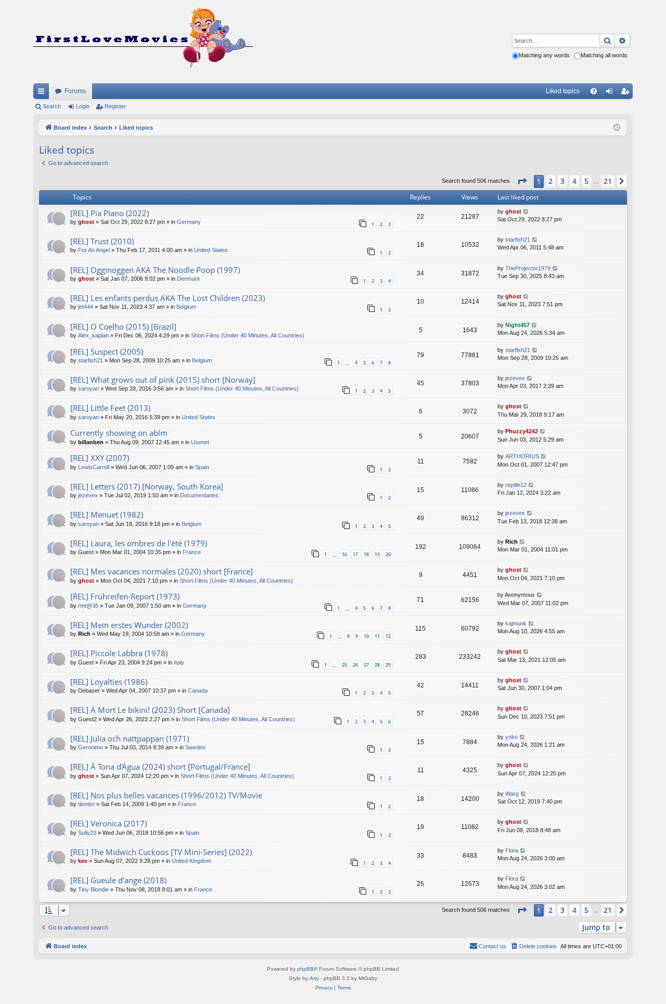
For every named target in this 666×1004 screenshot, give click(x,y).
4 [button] (574, 181)
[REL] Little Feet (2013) (110, 408)
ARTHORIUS (522, 456)
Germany (189, 222)
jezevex (515, 378)
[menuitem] (593, 91)
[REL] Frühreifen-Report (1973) (125, 596)
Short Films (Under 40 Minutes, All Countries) (247, 335)
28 (377, 664)
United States (211, 250)
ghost (86, 222)
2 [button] (550, 181)
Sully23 (87, 833)
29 (388, 664)
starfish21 (517, 239)
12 (388, 636)
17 (355, 554)
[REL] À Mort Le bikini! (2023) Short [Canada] (150, 710)
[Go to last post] (526, 212)
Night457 (517, 325)
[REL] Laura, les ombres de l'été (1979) (138, 543)
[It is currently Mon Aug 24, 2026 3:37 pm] (616, 128)
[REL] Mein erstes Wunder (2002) (129, 625)
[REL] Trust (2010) (102, 241)
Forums (75, 91)
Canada (198, 690)
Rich (511, 541)
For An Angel (94, 250)
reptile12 (516, 485)
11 (377, 636)
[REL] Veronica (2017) (108, 823)
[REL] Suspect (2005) (106, 351)
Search (52, 106)
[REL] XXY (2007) (99, 458)
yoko (511, 737)
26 (355, 664)
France (192, 552)
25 (344, 664)
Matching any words (544, 55)
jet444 (85, 307)
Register (115, 106)
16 (344, 554)
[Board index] (143, 41)
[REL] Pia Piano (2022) (109, 213)
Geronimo (90, 747)
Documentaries (199, 495)
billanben (91, 442)
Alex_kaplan (93, 335)
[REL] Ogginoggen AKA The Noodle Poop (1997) (155, 270)
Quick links (43, 93)
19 (377, 554)
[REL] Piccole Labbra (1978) (119, 653)
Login (82, 106)
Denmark (188, 278)
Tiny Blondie (93, 889)
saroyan (88, 388)
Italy (179, 662)
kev (82, 861)
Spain (202, 467)
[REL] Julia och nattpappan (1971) (129, 738)
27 (366, 664)
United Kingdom (191, 861)
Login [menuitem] (611, 93)
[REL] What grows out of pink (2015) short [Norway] (162, 379)
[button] (522, 181)
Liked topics (563, 91)
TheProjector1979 (527, 268)
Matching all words (604, 55)
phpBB (305, 969)
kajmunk (516, 623)
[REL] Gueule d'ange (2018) (118, 880)
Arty (314, 978)
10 (366, 636)
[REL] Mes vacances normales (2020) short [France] (161, 571)
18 (366, 554)
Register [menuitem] (627, 93)
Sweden (195, 747)
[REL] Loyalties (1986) (108, 681)
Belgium (186, 307)
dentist (86, 804)
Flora (511, 850)
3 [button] (562, 181)
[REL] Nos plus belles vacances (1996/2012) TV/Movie (166, 795)
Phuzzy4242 (521, 431)
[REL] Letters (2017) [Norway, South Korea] (146, 486)
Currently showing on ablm (119, 433)
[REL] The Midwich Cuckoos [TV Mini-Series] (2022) (161, 852)
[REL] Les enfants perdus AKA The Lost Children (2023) (167, 298)
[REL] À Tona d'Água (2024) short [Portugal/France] (160, 766)
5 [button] (586, 181)
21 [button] (608, 181)
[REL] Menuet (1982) (106, 514)
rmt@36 (88, 606)
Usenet (200, 442)
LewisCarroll (93, 467)
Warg (512, 793)
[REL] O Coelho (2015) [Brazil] (123, 326)
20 (388, 554)
